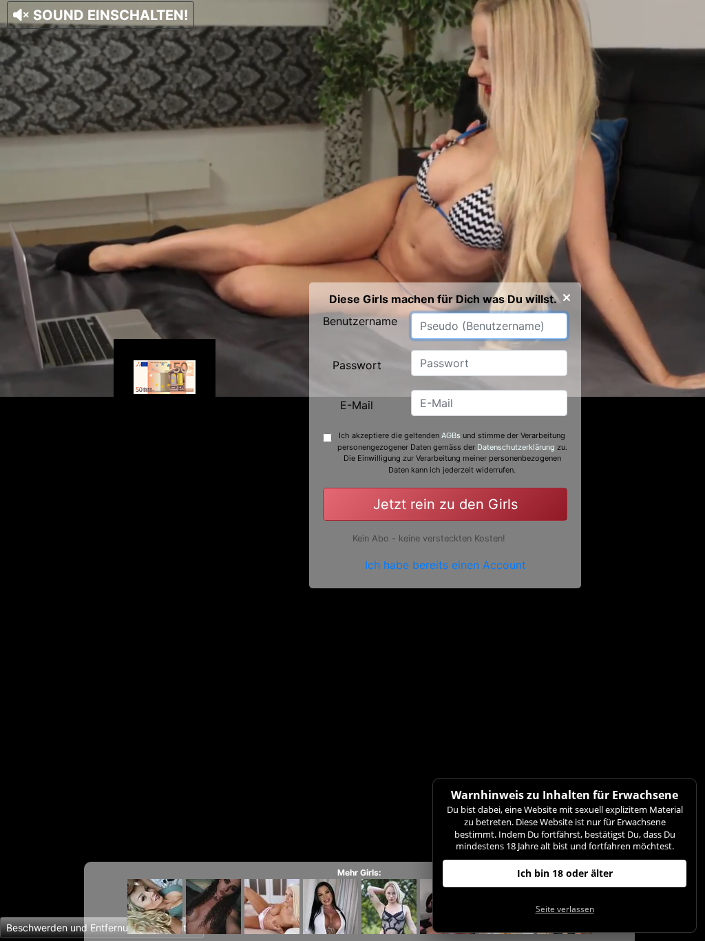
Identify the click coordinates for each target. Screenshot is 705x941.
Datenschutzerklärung (516, 447)
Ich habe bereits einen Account (445, 565)
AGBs (451, 435)
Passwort (357, 365)
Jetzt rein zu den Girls (445, 504)
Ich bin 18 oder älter (565, 873)
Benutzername (360, 321)
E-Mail (356, 405)
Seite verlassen (565, 909)
